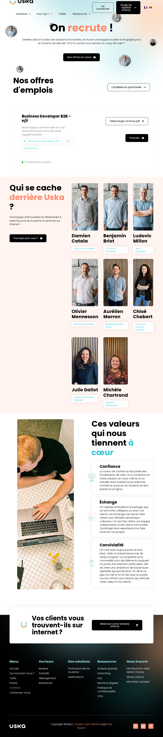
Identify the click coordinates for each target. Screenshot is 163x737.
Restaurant (46, 683)
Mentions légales (107, 683)
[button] (23, 13)
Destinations (76, 677)
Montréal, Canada (138, 682)
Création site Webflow (87, 724)
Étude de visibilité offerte (129, 7)
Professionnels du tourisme (79, 670)
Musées (43, 668)
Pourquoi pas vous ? (28, 238)
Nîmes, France (135, 677)
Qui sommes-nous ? (22, 673)
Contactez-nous (20, 692)
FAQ (99, 678)
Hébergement (47, 678)
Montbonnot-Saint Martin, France (138, 670)
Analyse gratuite (107, 668)
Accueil (14, 668)
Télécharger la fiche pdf (127, 121)
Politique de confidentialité (106, 689)
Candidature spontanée (128, 87)
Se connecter (103, 7)
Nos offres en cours (81, 57)
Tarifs (62, 14)
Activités (44, 673)
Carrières (15, 688)
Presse (14, 683)
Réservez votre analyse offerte (119, 625)
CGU (100, 696)
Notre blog (103, 673)
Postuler (136, 138)
